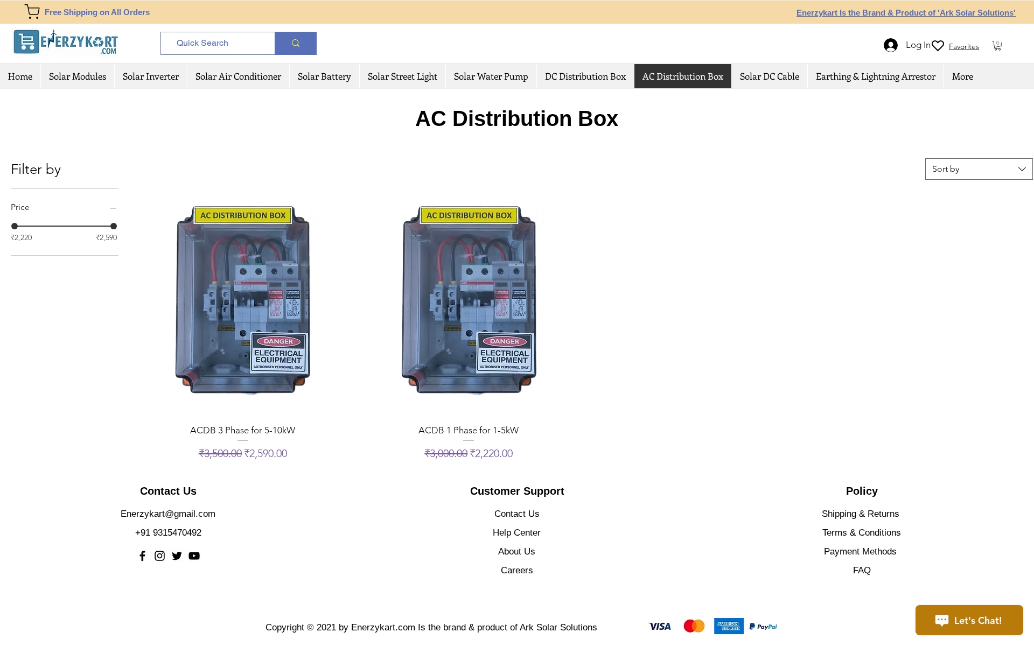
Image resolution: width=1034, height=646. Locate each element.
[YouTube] (194, 556)
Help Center (517, 533)
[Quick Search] (295, 43)
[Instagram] (159, 556)
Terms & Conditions (861, 533)
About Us (516, 551)
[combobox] (979, 169)
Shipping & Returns (860, 514)
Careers (517, 570)
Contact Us (517, 514)
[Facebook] (142, 556)
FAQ (862, 570)
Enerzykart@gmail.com (168, 514)
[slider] (14, 226)
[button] (997, 46)
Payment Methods (861, 551)
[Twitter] (177, 556)
